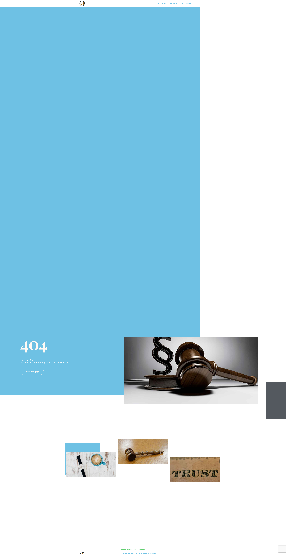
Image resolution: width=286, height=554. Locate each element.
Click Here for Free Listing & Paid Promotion (175, 3)
